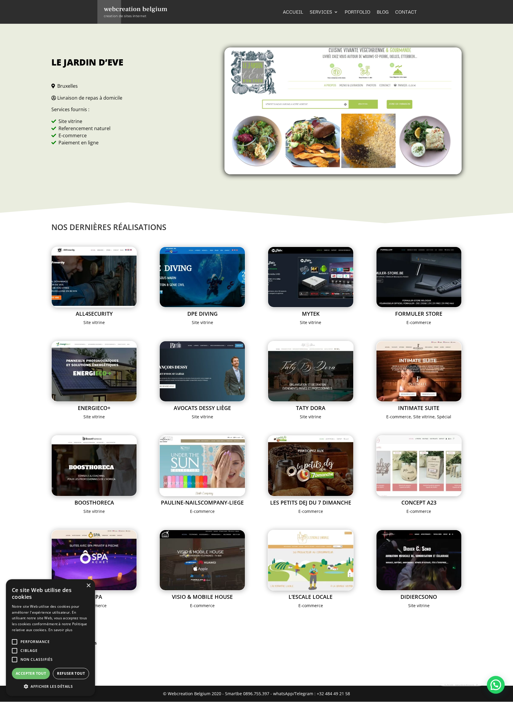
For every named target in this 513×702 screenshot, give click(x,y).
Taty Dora (310, 407)
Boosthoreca (94, 502)
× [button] (88, 585)
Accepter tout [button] (31, 673)
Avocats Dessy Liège (202, 407)
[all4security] (94, 277)
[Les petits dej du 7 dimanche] (311, 465)
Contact (406, 12)
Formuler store (418, 313)
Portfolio (357, 12)
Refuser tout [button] (71, 673)
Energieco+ (94, 407)
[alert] (50, 637)
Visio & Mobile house (202, 596)
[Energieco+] (94, 371)
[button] (496, 685)
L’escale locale (310, 596)
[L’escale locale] (311, 560)
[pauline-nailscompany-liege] (202, 465)
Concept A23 (418, 502)
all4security (94, 313)
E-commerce (418, 322)
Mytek (310, 313)
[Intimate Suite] (419, 371)
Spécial (444, 416)
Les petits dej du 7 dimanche (310, 502)
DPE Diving (202, 313)
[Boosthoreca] (94, 465)
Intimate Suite (418, 407)
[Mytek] (311, 277)
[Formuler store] (419, 277)
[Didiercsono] (419, 560)
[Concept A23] (419, 465)
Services (321, 12)
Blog (383, 12)
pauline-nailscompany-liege (202, 502)
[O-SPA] (94, 560)
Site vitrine (94, 322)
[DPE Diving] (202, 277)
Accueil (293, 12)
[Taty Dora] (311, 371)
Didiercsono (418, 596)
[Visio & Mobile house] (202, 560)
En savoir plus (60, 629)
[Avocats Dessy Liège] (202, 371)
